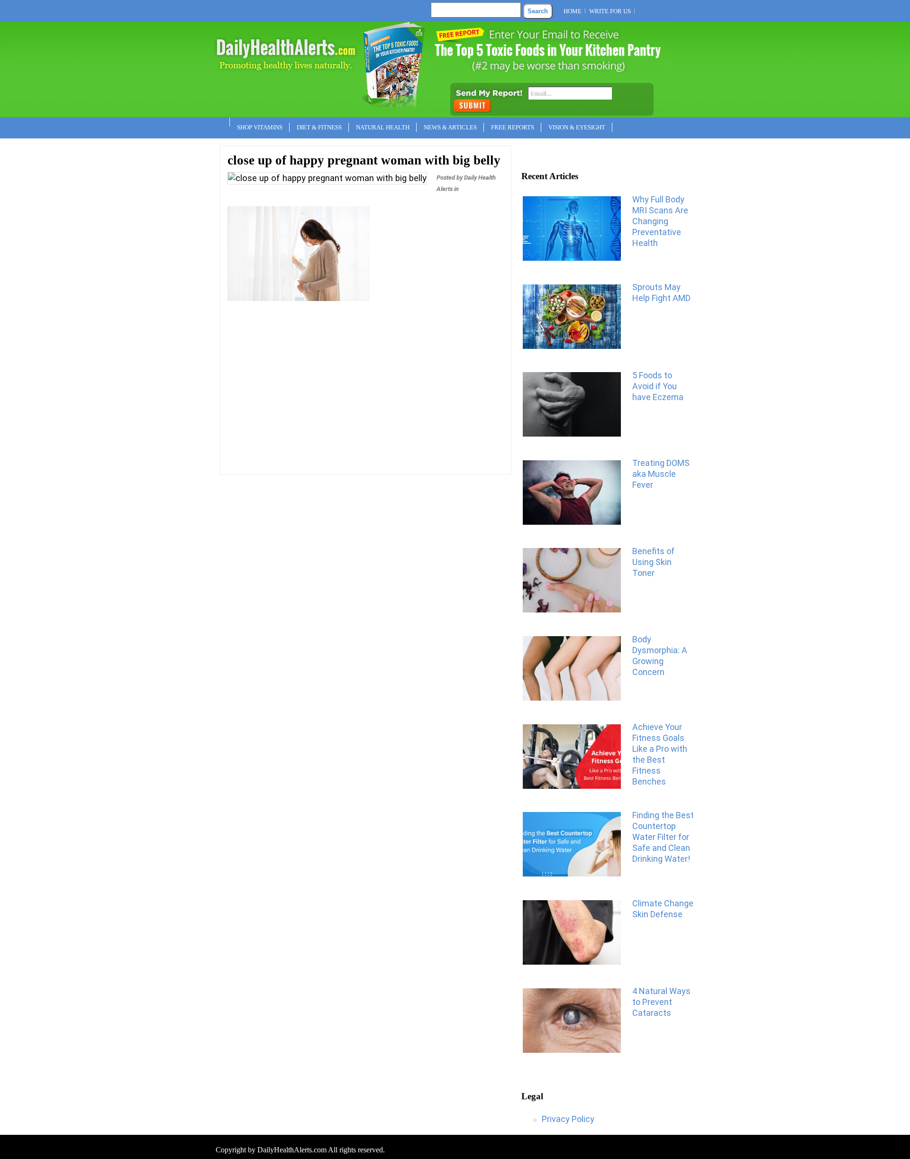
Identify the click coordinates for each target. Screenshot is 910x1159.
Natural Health (383, 127)
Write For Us (610, 11)
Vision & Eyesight (576, 127)
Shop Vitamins (259, 127)
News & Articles (450, 127)
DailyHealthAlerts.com (292, 1150)
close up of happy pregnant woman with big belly (364, 160)
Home (573, 11)
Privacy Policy (568, 1119)
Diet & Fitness (319, 127)
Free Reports (512, 127)
